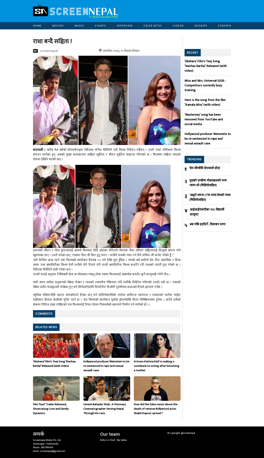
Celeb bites (153, 25)
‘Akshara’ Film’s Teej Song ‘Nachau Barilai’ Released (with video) (206, 66)
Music (79, 25)
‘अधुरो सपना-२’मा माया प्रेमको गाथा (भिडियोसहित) (210, 197)
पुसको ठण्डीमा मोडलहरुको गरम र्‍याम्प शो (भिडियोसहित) (208, 183)
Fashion (224, 25)
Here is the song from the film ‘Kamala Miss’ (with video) (205, 102)
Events (100, 25)
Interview (125, 25)
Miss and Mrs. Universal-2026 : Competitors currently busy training (205, 85)
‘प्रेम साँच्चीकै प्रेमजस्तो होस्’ (204, 168)
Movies (58, 25)
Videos (178, 25)
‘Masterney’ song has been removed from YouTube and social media (204, 119)
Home (37, 25)
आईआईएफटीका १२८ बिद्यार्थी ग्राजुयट (207, 212)
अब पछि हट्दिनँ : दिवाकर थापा (208, 224)
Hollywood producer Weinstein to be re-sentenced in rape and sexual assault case (208, 138)
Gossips (200, 25)
